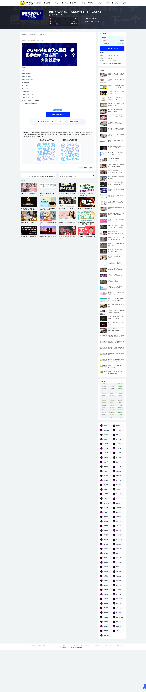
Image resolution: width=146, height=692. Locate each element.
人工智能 (120, 386)
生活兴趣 (112, 405)
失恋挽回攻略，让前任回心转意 (48, 236)
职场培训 (120, 412)
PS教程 (112, 383)
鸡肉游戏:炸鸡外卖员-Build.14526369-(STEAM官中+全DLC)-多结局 (116, 172)
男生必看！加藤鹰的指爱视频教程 (116, 116)
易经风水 (104, 405)
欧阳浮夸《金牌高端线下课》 (85, 208)
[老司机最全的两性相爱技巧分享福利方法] (103, 141)
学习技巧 (112, 395)
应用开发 (112, 398)
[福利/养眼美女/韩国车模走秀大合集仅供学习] (103, 355)
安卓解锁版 (120, 395)
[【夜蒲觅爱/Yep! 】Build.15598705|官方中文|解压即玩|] (103, 275)
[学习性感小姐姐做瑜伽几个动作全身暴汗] (103, 209)
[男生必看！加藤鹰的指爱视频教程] (103, 117)
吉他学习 (112, 393)
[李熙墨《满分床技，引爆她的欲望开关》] (103, 221)
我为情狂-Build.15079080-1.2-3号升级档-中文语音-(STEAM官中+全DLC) (116, 215)
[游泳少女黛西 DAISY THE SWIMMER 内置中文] (103, 282)
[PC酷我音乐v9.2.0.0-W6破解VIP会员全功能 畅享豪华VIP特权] (103, 361)
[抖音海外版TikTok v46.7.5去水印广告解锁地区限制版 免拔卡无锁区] (103, 75)
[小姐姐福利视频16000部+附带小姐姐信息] (103, 81)
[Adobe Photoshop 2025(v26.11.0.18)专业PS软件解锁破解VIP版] (103, 233)
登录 (125, 3)
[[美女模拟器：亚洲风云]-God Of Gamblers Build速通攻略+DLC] (103, 160)
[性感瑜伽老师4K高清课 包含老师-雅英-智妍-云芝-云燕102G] (103, 239)
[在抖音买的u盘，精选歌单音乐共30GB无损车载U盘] (103, 375)
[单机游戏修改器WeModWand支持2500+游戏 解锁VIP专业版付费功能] (103, 227)
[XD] (49, 15)
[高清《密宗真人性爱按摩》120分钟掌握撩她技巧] (103, 105)
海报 (86, 167)
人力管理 (112, 386)
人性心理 (104, 388)
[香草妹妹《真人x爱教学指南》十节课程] (103, 257)
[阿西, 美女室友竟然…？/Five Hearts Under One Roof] (103, 330)
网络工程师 (120, 409)
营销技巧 (112, 414)
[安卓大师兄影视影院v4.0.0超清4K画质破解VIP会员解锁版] (103, 313)
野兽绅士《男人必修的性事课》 (28, 236)
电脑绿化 (115, 3)
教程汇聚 (104, 402)
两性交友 (53, 14)
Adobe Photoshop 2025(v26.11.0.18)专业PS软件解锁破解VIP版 (116, 233)
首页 (29, 40)
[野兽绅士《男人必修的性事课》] (29, 230)
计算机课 (120, 414)
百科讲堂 (33, 40)
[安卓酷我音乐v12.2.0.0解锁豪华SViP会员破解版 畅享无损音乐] (103, 186)
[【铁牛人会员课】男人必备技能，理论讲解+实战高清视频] (29, 202)
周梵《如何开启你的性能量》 (28, 193)
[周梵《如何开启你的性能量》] (29, 188)
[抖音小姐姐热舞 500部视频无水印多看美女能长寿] (103, 196)
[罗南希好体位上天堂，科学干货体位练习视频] (103, 136)
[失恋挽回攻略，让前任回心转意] (48, 230)
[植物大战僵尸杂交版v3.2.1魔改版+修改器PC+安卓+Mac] (103, 343)
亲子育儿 (104, 386)
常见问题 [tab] (42, 34)
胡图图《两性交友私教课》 (27, 222)
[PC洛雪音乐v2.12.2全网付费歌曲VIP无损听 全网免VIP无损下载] (103, 263)
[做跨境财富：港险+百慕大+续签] (67, 187)
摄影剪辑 (120, 400)
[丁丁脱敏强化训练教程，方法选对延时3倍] (103, 94)
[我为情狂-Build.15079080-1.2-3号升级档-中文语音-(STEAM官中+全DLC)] (103, 215)
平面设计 (104, 398)
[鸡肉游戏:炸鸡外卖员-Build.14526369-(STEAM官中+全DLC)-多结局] (103, 172)
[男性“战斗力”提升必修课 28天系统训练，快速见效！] (48, 203)
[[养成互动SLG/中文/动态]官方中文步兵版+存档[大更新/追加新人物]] (103, 203)
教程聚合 (112, 402)
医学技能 (104, 393)
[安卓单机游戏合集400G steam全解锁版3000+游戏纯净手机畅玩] (103, 270)
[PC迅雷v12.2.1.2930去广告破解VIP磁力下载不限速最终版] (103, 154)
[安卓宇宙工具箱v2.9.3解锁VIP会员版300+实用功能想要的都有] (103, 301)
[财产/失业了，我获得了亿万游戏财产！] (103, 306)
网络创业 (112, 409)
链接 (91, 167)
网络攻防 (104, 412)
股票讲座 (104, 414)
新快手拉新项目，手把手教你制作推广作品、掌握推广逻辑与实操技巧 (86, 224)
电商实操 (120, 405)
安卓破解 (108, 3)
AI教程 (104, 383)
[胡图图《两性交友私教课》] (29, 216)
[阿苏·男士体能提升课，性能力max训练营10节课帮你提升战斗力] (103, 336)
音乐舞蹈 (112, 417)
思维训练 (104, 400)
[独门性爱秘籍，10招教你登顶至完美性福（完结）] (103, 293)
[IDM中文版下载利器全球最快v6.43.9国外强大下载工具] (103, 288)
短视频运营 (112, 407)
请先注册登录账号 (58, 114)
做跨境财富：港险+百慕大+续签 (67, 193)
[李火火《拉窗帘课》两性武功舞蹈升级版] (48, 185)
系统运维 (104, 409)
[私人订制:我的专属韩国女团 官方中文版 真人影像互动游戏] (103, 148)
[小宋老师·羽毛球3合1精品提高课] (86, 233)
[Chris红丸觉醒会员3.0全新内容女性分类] (103, 325)
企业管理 (120, 388)
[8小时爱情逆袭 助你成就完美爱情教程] (67, 215)
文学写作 (120, 402)
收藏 (81, 167)
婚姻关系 (104, 395)
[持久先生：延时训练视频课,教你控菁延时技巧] (103, 190)
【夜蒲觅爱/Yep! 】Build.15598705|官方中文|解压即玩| (116, 276)
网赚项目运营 (112, 412)
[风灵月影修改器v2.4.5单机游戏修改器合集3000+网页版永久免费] (103, 129)
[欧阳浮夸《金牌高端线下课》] (86, 202)
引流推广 (120, 398)
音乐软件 (120, 417)
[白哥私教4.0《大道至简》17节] (67, 202)
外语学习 (120, 393)
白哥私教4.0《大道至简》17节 (67, 208)
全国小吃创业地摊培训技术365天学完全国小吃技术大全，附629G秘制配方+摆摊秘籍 (116, 349)
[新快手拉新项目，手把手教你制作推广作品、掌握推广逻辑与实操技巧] (86, 216)
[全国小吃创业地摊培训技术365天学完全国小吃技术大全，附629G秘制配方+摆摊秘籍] (103, 348)
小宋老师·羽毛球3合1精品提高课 (86, 236)
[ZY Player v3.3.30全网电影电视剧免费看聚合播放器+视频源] (103, 318)
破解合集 (120, 407)
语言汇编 (104, 417)
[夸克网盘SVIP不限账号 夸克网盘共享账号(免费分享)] (103, 100)
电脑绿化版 (104, 407)
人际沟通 (112, 388)
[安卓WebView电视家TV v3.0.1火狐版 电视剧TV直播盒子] (103, 251)
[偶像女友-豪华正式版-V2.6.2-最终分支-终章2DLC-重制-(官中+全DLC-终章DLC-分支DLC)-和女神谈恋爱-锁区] (103, 166)
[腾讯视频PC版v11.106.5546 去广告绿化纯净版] (103, 367)
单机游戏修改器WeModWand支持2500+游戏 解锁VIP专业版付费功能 (116, 227)
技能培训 (112, 400)
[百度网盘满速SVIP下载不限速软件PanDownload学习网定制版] (103, 87)
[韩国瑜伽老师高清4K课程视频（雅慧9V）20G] (103, 246)
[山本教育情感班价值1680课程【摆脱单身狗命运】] (86, 188)
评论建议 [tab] (34, 34)
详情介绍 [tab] (25, 34)
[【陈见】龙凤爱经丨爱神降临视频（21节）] (48, 216)
